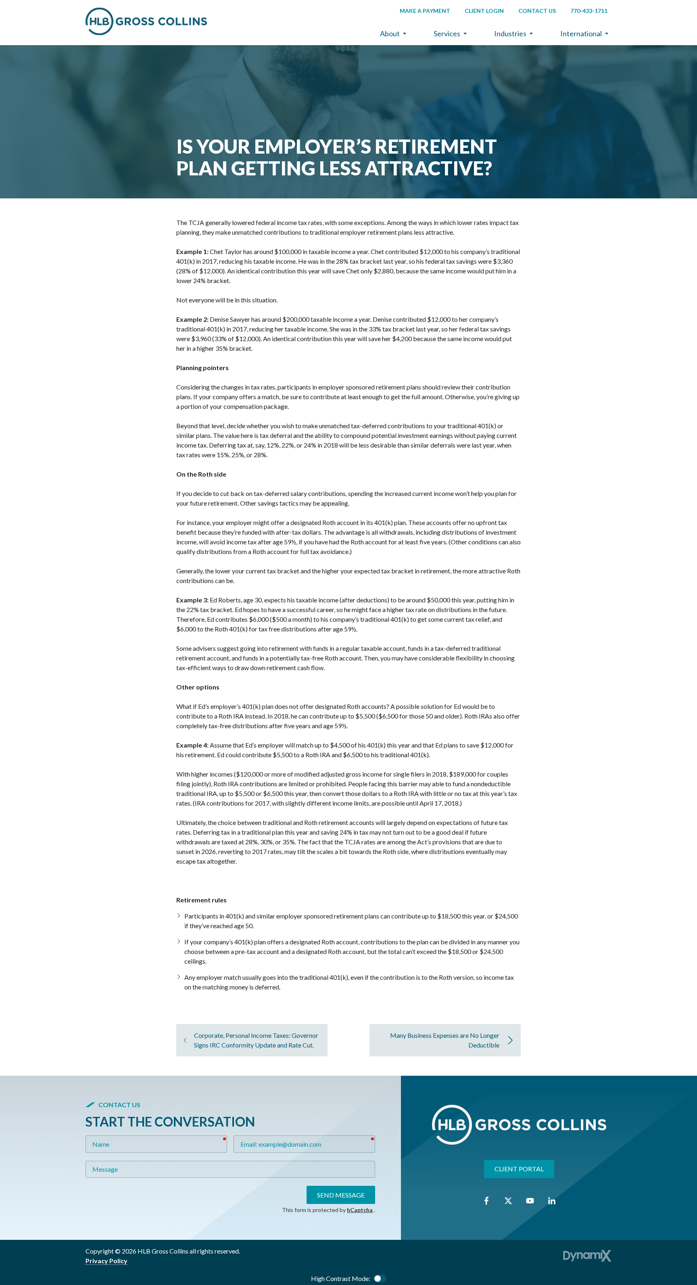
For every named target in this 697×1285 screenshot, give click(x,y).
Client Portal (519, 1169)
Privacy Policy (106, 1260)
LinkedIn (552, 1201)
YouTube (530, 1201)
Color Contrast (380, 1279)
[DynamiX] (587, 1256)
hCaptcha (360, 1209)
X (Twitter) (508, 1201)
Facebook (486, 1201)
